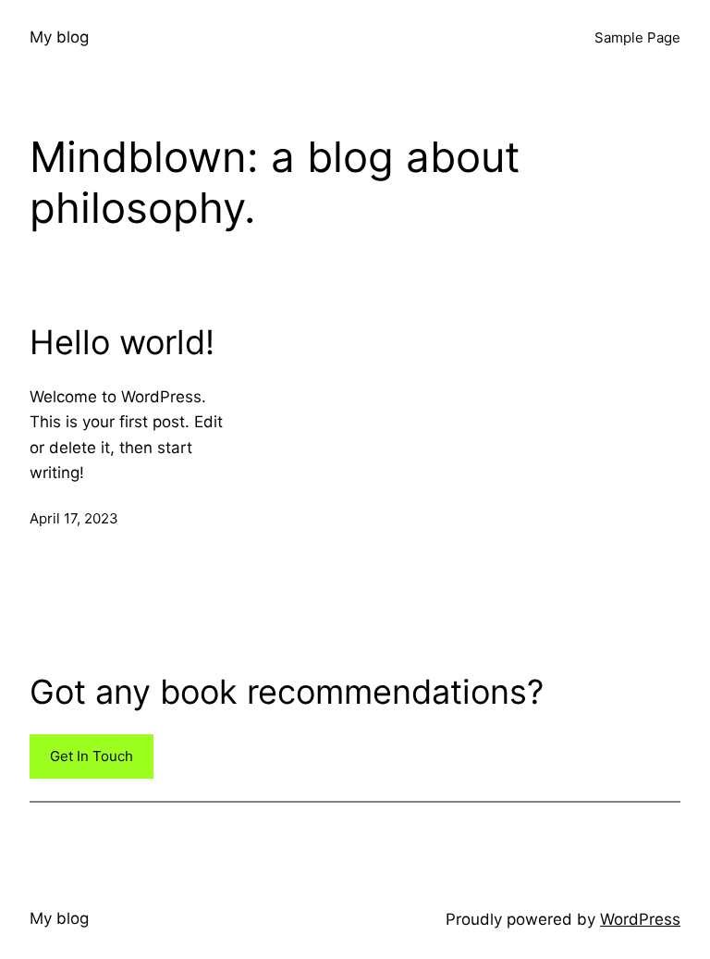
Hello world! (122, 343)
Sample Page (637, 37)
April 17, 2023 (74, 518)
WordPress (640, 919)
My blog (59, 37)
